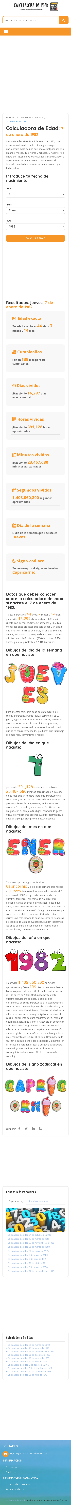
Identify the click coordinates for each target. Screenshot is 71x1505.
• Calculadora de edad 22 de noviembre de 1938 (30, 1271)
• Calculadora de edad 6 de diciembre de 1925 (29, 1368)
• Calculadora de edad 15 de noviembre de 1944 (30, 1351)
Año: (9, 220)
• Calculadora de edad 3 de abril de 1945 (26, 1258)
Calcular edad (35, 238)
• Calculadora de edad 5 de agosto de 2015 (27, 1364)
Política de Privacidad (19, 1484)
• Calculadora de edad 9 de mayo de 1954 (27, 1267)
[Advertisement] (35, 74)
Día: (8, 188)
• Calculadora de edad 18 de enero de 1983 (27, 1358)
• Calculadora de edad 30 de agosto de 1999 (28, 1354)
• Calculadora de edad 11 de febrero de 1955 (28, 1371)
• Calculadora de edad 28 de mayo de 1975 (27, 1250)
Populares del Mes (38, 1201)
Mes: (9, 204)
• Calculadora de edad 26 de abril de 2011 (27, 1263)
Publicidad (12, 1472)
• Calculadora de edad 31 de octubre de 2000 (28, 1234)
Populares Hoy (16, 1201)
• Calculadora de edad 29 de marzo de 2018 (28, 1344)
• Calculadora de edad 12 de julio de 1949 (26, 1361)
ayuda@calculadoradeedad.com (29, 1453)
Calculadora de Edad (31, 117)
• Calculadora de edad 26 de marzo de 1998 (28, 1246)
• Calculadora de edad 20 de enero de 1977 (27, 1348)
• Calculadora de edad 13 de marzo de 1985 (28, 1238)
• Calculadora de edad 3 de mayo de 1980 (27, 1254)
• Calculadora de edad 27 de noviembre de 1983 (30, 1242)
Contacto (11, 1467)
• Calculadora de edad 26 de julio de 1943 (26, 1374)
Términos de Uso (15, 1489)
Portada (10, 117)
